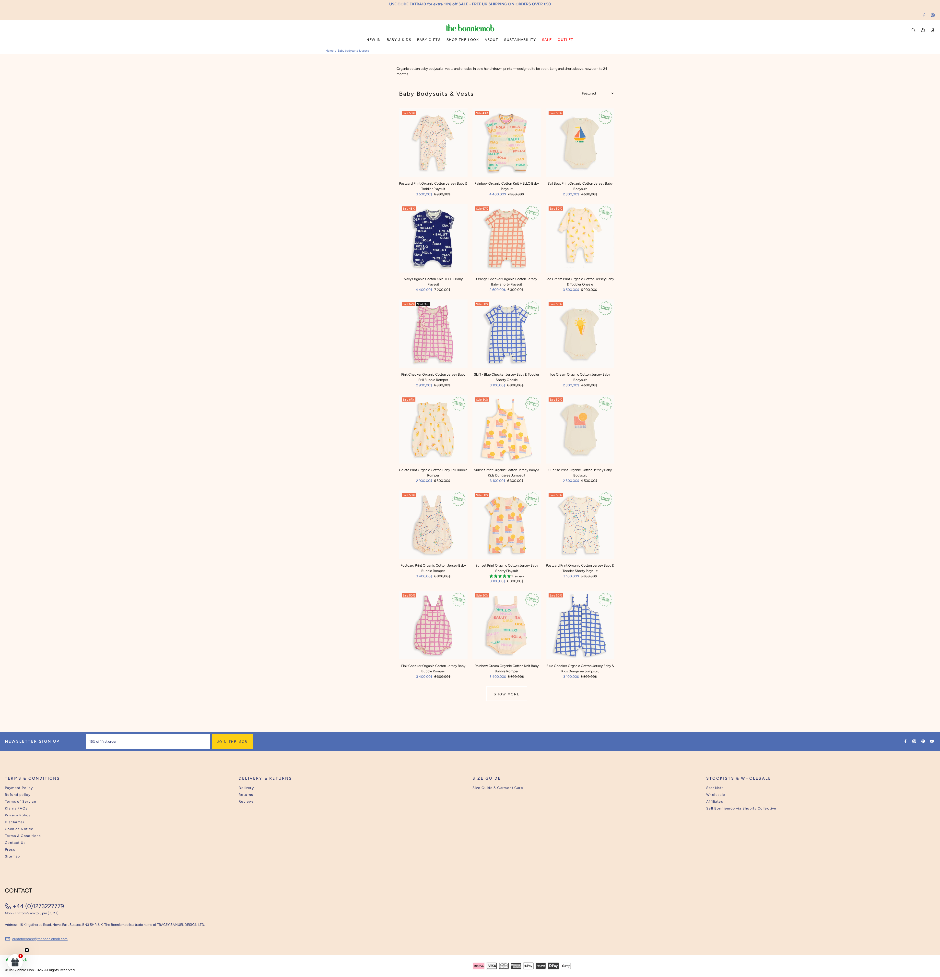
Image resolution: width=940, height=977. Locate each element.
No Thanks (502, 504)
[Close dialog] (561, 450)
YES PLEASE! (502, 491)
